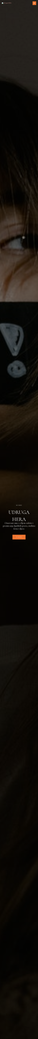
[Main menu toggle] (34, 3)
